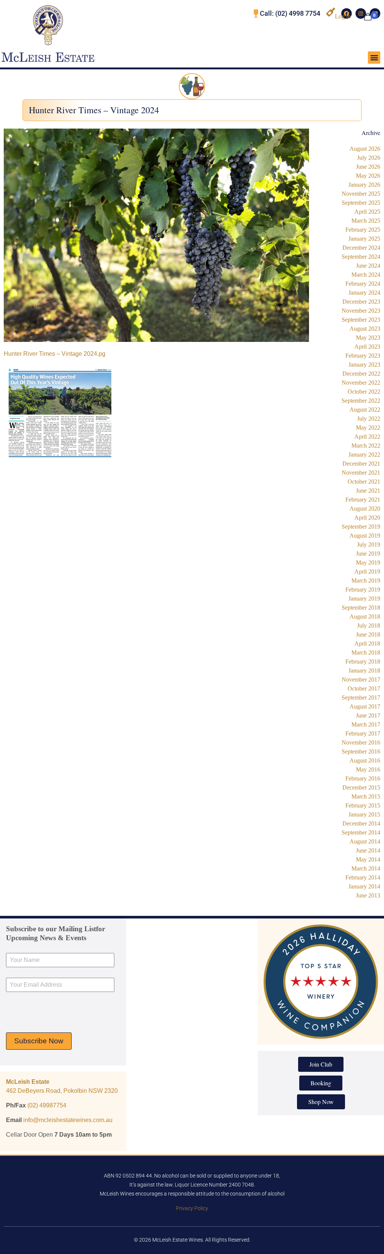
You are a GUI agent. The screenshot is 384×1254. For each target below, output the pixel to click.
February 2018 (362, 661)
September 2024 (361, 256)
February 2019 (362, 589)
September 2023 (361, 319)
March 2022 (365, 445)
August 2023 (365, 328)
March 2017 (365, 724)
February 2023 (362, 355)
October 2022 (364, 391)
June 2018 (368, 634)
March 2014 (365, 868)
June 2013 (368, 895)
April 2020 (367, 517)
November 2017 (361, 679)
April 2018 (367, 643)
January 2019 (364, 598)
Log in (343, 16)
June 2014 (368, 850)
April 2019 (367, 571)
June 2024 (368, 265)
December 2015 (361, 787)
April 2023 (367, 346)
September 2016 (361, 751)
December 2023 (361, 301)
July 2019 (368, 544)
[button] (374, 57)
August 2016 (365, 760)
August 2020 (365, 508)
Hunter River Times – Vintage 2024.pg (54, 354)
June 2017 (368, 715)
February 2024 (362, 283)
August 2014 (365, 841)
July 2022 (368, 418)
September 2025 (361, 202)
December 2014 (361, 823)
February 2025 (362, 229)
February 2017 (362, 733)
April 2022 (367, 436)
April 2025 (367, 211)
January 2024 (364, 292)
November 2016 (361, 742)
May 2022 (368, 427)
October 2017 (364, 688)
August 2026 (365, 148)
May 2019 (368, 562)
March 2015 (365, 796)
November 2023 (361, 310)
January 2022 (364, 454)
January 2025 (364, 238)
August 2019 (365, 535)
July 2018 (368, 625)
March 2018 (365, 652)
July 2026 (368, 157)
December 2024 (361, 247)
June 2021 (368, 490)
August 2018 (365, 616)
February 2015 (362, 805)
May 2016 (368, 769)
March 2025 (365, 220)
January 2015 (364, 814)
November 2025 (361, 193)
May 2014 (368, 859)
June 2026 (368, 166)
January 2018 (364, 670)
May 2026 (368, 175)
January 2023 (364, 364)
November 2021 (361, 472)
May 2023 (368, 337)
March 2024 (365, 274)
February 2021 (362, 499)
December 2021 (361, 463)
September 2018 (361, 607)
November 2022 (361, 382)
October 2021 (364, 481)
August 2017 (365, 706)
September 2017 (361, 697)
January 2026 (364, 184)
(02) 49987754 (46, 1105)
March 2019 (365, 580)
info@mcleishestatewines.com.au (67, 1120)
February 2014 (362, 877)
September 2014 (361, 832)
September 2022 (361, 400)
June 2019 (368, 553)
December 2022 (361, 373)
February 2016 (362, 778)
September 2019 (361, 526)
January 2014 (364, 886)
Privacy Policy (192, 1208)
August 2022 (365, 409)
